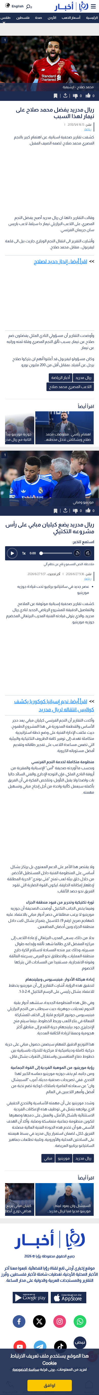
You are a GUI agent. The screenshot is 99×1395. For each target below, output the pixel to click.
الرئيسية (92, 18)
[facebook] (19, 1321)
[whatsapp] (80, 1321)
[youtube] (19, 1347)
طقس (5, 18)
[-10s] (77, 553)
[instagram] (59, 1321)
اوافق (49, 1385)
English (18, 6)
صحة (38, 18)
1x (24, 553)
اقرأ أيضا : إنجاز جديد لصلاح (60, 261)
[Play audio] (12, 553)
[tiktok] (60, 1347)
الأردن (52, 18)
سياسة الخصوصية (25, 1369)
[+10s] (87, 553)
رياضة (87, 129)
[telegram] (40, 1347)
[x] (39, 1321)
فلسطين (22, 18)
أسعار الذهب (71, 18)
